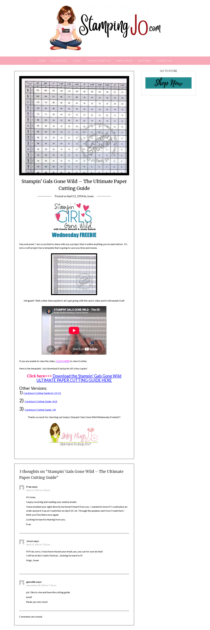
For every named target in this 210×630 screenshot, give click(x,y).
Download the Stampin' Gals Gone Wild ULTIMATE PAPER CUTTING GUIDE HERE (78, 378)
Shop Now (144, 60)
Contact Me (164, 60)
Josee (90, 196)
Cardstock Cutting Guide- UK (40, 409)
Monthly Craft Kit (99, 60)
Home (42, 60)
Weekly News (124, 60)
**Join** (77, 60)
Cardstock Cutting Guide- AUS (41, 401)
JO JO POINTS (58, 60)
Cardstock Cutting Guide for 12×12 (42, 393)
